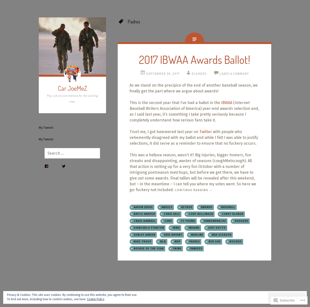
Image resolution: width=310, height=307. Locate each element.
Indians (194, 227)
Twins (176, 248)
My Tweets (46, 127)
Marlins (197, 234)
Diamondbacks (215, 221)
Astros (186, 207)
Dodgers (241, 221)
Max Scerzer (221, 234)
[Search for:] (69, 153)
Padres (194, 241)
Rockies (235, 241)
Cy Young (188, 221)
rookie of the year (149, 248)
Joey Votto (217, 227)
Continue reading (194, 190)
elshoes (199, 73)
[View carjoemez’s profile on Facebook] (46, 166)
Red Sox (215, 241)
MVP (177, 241)
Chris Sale (172, 214)
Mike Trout (142, 241)
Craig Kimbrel (145, 221)
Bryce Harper (144, 214)
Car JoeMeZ (72, 88)
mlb (163, 241)
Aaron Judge (143, 207)
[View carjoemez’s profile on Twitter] (64, 166)
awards (206, 207)
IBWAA (226, 102)
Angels (167, 207)
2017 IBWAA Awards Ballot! (194, 59)
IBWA (176, 227)
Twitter (205, 131)
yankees (196, 248)
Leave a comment (234, 73)
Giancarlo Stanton (149, 227)
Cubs (168, 221)
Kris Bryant (173, 234)
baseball (228, 207)
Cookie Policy (95, 299)
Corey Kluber (232, 214)
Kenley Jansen (144, 234)
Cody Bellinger (201, 214)
